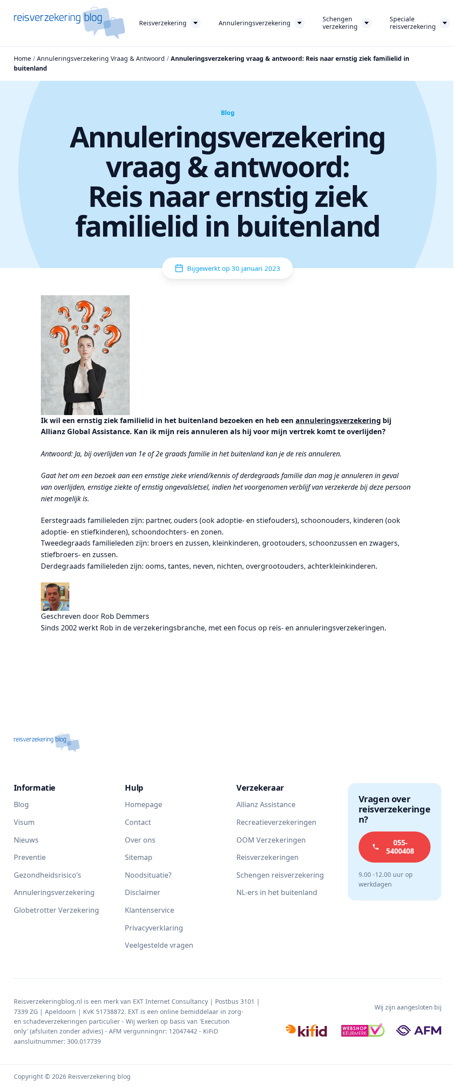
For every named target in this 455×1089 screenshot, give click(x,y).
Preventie (30, 857)
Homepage (143, 804)
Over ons (140, 840)
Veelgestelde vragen (159, 945)
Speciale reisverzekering (413, 23)
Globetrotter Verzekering (56, 910)
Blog (21, 804)
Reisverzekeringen (267, 857)
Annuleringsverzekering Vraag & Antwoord (101, 58)
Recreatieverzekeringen (276, 822)
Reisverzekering (163, 23)
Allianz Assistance (265, 804)
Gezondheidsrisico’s (47, 875)
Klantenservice (149, 910)
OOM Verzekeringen (271, 840)
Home (22, 58)
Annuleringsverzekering (255, 23)
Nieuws (26, 840)
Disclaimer (142, 892)
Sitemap (138, 857)
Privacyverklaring (154, 928)
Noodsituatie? (148, 875)
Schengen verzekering (340, 23)
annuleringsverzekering (338, 420)
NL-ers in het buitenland (276, 892)
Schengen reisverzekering (280, 875)
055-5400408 (400, 847)
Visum (24, 822)
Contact (138, 822)
